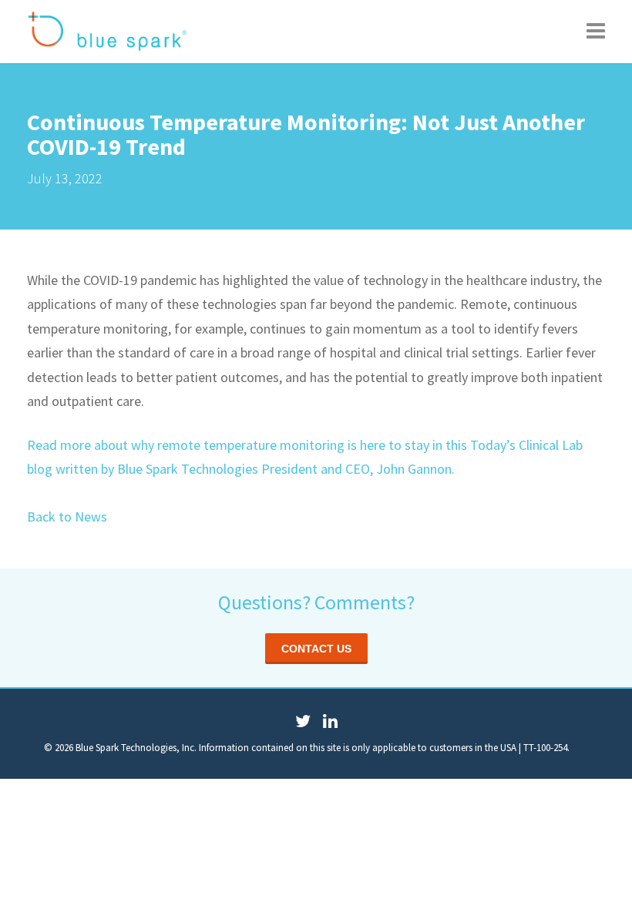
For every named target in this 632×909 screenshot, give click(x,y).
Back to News (67, 516)
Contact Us (316, 648)
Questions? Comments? (316, 602)
